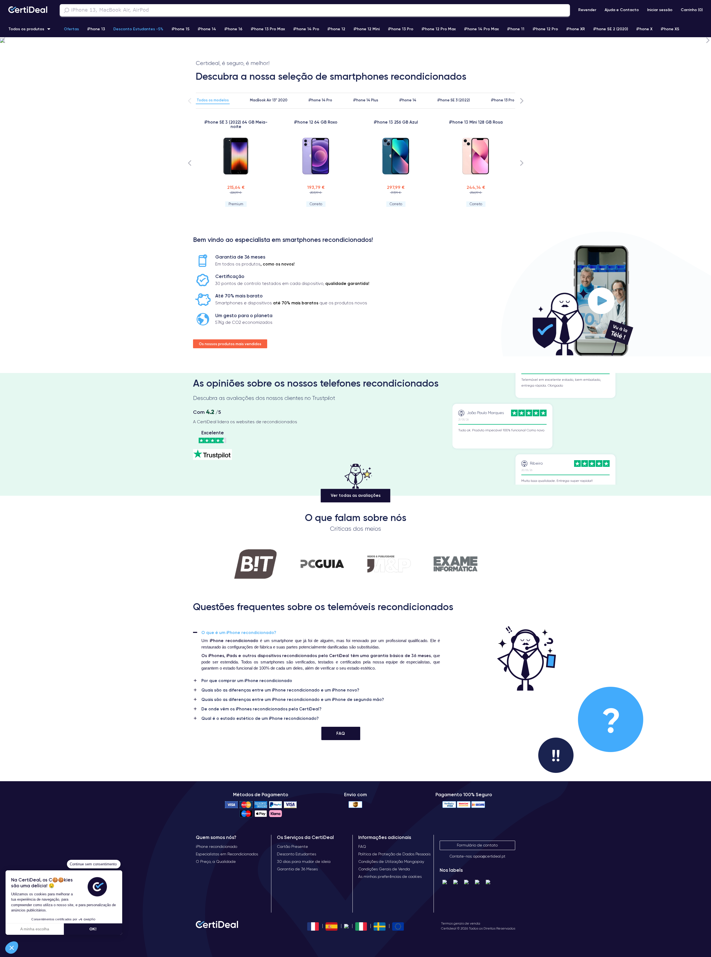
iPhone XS (670, 28)
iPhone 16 (233, 28)
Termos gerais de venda (460, 923)
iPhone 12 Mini (367, 28)
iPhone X (644, 28)
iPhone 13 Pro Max (268, 28)
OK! (93, 929)
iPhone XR (575, 28)
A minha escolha (34, 929)
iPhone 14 (207, 28)
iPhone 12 (336, 28)
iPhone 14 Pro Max (481, 28)
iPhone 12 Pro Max (439, 28)
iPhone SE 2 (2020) (610, 28)
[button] (11, 947)
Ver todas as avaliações (355, 495)
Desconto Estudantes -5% (138, 28)
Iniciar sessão (659, 9)
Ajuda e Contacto (622, 9)
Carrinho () (692, 9)
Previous (3, 40)
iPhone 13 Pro (400, 28)
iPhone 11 (515, 28)
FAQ (340, 733)
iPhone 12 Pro (545, 28)
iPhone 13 (96, 28)
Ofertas (71, 28)
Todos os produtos (26, 28)
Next (708, 40)
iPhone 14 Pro (306, 28)
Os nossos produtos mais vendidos (230, 344)
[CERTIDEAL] (28, 10)
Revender (587, 9)
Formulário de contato (477, 845)
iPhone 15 (180, 28)
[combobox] (315, 10)
